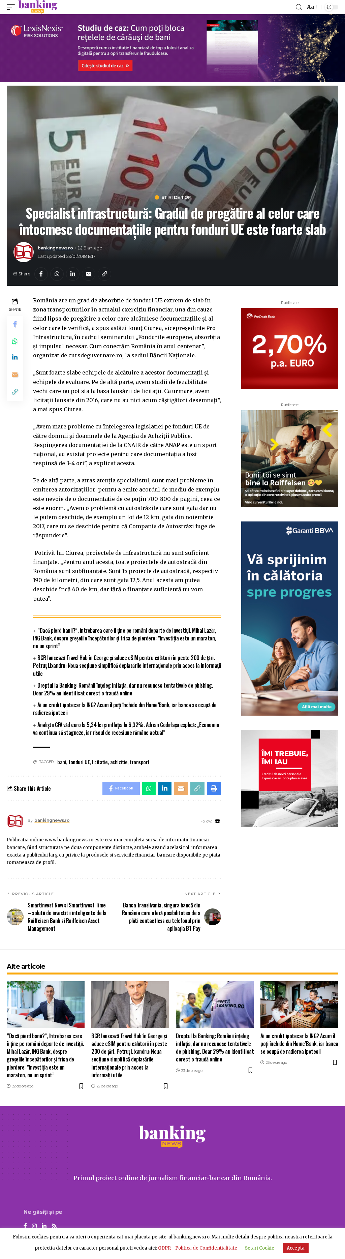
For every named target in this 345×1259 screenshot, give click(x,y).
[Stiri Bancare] (38, 7)
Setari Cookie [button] (259, 1248)
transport (140, 762)
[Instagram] (34, 1226)
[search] (299, 7)
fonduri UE (79, 762)
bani (61, 762)
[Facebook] (25, 1226)
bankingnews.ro (55, 247)
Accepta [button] (296, 1248)
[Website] (217, 821)
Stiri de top (176, 197)
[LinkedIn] (44, 1226)
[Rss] (54, 1226)
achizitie (119, 762)
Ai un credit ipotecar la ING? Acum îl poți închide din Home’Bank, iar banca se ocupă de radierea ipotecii (125, 709)
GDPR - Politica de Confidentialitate (197, 1248)
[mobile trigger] (12, 7)
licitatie (100, 762)
